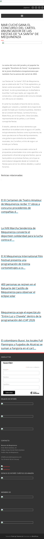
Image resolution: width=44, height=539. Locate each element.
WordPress (35, 536)
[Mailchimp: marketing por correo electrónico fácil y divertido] (34, 395)
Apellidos (6, 384)
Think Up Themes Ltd (17, 536)
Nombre (6, 377)
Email (5, 370)
